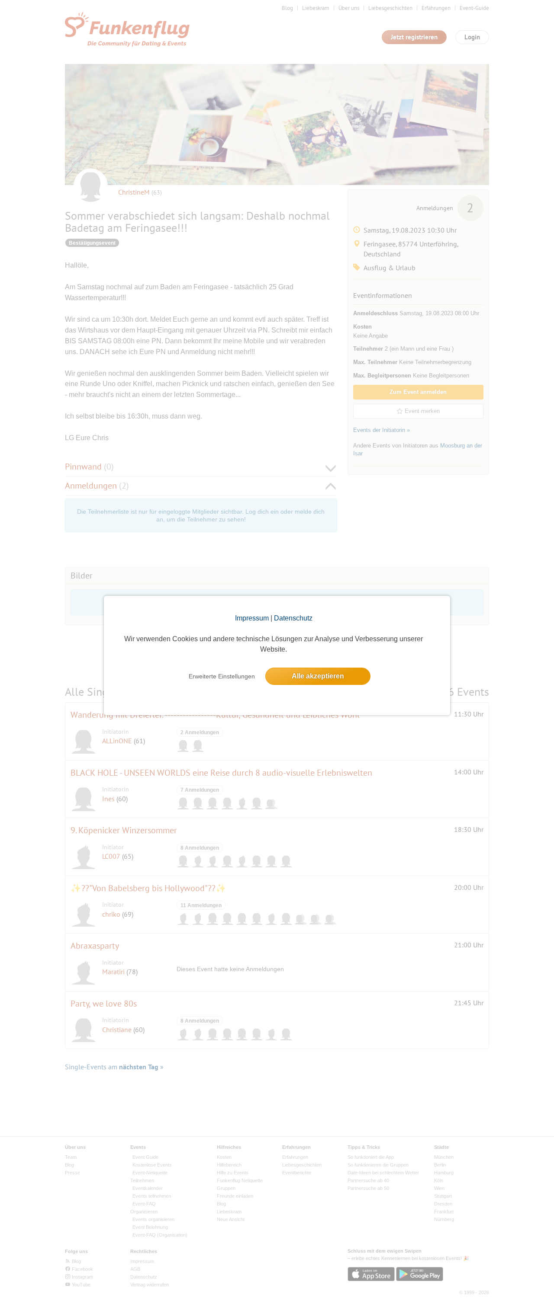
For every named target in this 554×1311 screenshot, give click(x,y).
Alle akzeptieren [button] (318, 676)
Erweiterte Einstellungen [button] (222, 676)
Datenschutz (293, 618)
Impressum (252, 618)
